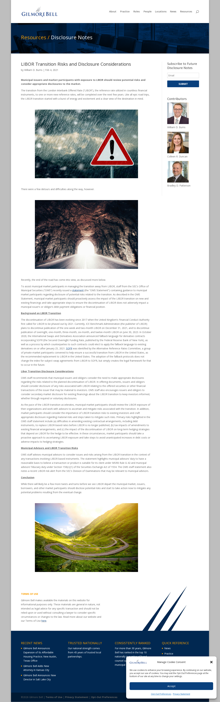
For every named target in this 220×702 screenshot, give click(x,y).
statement (78, 290)
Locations (161, 11)
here (43, 620)
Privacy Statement (181, 693)
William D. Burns (33, 70)
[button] (211, 662)
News (173, 11)
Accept (171, 686)
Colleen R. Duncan (177, 156)
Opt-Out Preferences (161, 693)
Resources (186, 11)
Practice (125, 11)
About (112, 11)
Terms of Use (54, 697)
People (148, 11)
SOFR (69, 348)
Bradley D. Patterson (178, 185)
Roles (136, 11)
